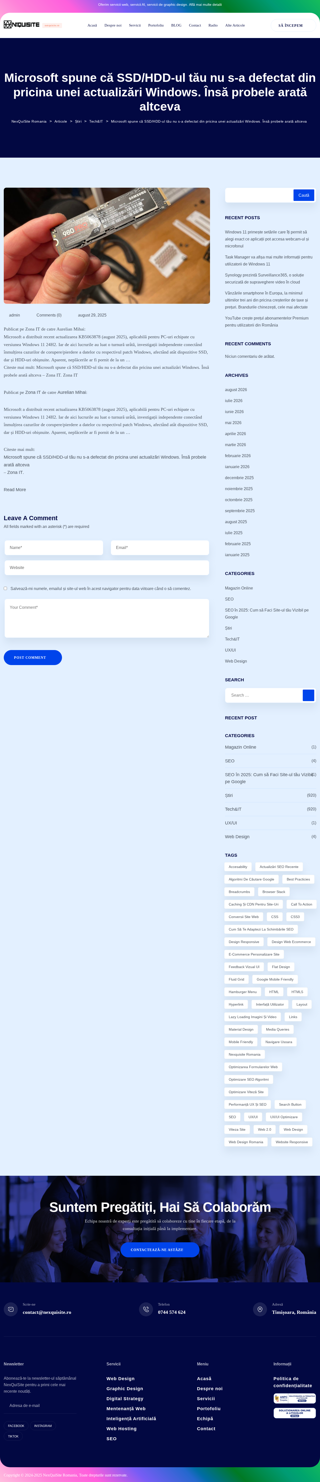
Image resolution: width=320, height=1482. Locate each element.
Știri (228, 628)
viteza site (237, 1129)
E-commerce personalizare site (254, 954)
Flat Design (281, 967)
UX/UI (230, 650)
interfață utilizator (270, 1004)
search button (290, 1104)
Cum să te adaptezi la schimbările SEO (261, 929)
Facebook (16, 1426)
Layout (301, 1004)
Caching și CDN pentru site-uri (253, 904)
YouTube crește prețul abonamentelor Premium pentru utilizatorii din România (266, 321)
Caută (303, 195)
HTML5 (297, 992)
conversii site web (244, 917)
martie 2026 (235, 445)
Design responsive (244, 942)
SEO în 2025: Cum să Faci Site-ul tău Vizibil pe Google (267, 613)
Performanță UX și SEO (247, 1104)
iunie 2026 (234, 412)
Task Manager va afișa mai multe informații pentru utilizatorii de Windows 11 (268, 260)
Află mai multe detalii (205, 5)
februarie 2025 (238, 544)
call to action (301, 904)
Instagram (43, 1426)
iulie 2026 (233, 401)
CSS (274, 917)
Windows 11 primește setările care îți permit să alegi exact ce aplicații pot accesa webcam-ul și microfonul (267, 239)
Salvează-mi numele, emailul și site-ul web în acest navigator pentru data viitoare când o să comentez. (100, 588)
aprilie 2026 (235, 434)
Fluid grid (236, 979)
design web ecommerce (291, 942)
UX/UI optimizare (284, 1117)
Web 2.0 (264, 1129)
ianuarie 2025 (237, 555)
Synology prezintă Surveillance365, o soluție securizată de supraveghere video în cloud (264, 278)
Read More (15, 489)
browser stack (273, 892)
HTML (274, 992)
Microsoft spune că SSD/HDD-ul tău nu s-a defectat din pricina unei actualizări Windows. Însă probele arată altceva (105, 461)
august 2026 (236, 390)
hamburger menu (243, 992)
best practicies (298, 879)
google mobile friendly (275, 979)
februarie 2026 (238, 456)
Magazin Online (239, 588)
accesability (238, 867)
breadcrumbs (239, 892)
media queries (277, 1029)
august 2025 (236, 522)
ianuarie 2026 (237, 467)
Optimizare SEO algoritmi (249, 1079)
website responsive (292, 1142)
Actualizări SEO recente (279, 867)
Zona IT (33, 392)
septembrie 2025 (240, 511)
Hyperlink (236, 1004)
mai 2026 (233, 423)
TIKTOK (13, 1436)
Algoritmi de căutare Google (251, 879)
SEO (229, 599)
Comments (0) (49, 315)
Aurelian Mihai (72, 392)
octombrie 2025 (238, 500)
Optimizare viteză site (246, 1092)
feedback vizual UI (244, 967)
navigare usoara (279, 1042)
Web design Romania (246, 1142)
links (293, 1017)
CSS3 (295, 917)
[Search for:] (270, 695)
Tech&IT (232, 639)
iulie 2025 (233, 533)
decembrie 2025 (239, 478)
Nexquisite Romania (244, 1054)
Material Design (241, 1029)
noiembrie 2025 (239, 489)
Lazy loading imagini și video (252, 1017)
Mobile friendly (241, 1042)
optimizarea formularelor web (253, 1067)
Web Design (236, 661)
